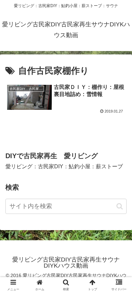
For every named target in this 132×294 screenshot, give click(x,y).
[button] (120, 206)
